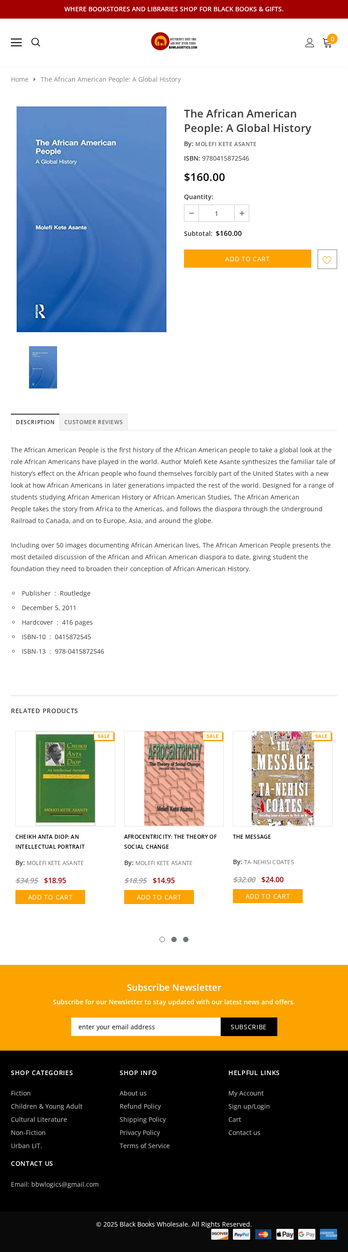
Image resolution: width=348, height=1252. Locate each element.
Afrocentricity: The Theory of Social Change (170, 842)
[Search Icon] (35, 42)
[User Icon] (309, 42)
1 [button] (162, 939)
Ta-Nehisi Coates (269, 862)
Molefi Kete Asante (226, 144)
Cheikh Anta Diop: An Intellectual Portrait (50, 842)
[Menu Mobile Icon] (16, 42)
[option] (91, 219)
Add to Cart (50, 897)
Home (20, 79)
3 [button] (185, 939)
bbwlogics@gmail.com (65, 1184)
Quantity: (198, 196)
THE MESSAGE (252, 837)
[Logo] (174, 40)
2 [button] (174, 939)
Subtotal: (198, 233)
